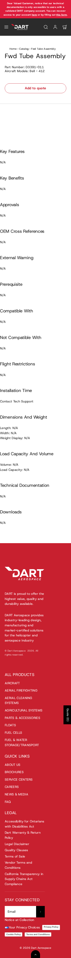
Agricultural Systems (23, 710)
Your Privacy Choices (24, 927)
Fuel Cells (13, 733)
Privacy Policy (51, 926)
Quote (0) (68, 714)
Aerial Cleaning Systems (18, 700)
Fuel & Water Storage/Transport (22, 742)
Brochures (14, 772)
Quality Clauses (16, 850)
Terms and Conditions (38, 934)
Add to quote (35, 88)
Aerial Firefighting (21, 690)
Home (13, 48)
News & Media (16, 794)
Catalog (24, 48)
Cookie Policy (13, 934)
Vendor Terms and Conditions (18, 865)
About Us (13, 765)
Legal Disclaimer (17, 844)
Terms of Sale (15, 856)
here (34, 14)
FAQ (8, 802)
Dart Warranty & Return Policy (23, 835)
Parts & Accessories (22, 718)
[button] (6, 27)
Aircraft (12, 683)
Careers (12, 787)
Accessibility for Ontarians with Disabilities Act (24, 824)
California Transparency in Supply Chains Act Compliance (24, 879)
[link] (55, 27)
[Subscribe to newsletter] (40, 911)
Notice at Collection (19, 920)
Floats (10, 725)
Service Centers (19, 779)
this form (61, 14)
